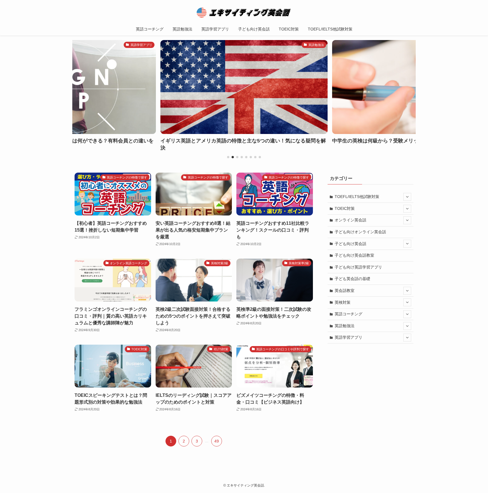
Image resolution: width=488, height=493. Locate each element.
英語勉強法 (344, 325)
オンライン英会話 (350, 220)
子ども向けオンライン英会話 (360, 232)
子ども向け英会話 (350, 243)
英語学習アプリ (348, 337)
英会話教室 (344, 290)
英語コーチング (348, 314)
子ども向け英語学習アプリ (358, 267)
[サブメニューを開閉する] (407, 197)
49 (216, 441)
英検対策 (342, 302)
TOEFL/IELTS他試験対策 (357, 196)
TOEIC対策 (345, 208)
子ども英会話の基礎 (352, 278)
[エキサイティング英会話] (244, 12)
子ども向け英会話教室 (354, 255)
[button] (228, 157)
